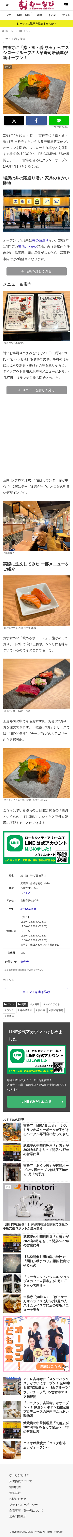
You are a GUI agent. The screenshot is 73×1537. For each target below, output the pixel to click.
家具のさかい (27, 246)
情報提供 (15, 1487)
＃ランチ (9, 1010)
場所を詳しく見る (39, 271)
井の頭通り (40, 240)
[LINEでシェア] (59, 120)
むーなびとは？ (19, 1475)
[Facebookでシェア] (36, 120)
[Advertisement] (36, 435)
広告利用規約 (17, 1516)
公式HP (24, 961)
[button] (63, 38)
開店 (23, 1004)
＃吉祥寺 (40, 1010)
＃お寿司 (35, 1004)
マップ (26, 892)
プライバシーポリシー (23, 1504)
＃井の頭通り (24, 1010)
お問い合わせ (17, 1498)
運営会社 (15, 1493)
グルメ (11, 1004)
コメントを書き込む (36, 992)
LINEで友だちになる (36, 1101)
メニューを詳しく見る (38, 390)
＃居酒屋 (9, 1016)
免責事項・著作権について (26, 1510)
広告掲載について (20, 1481)
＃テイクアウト (51, 1004)
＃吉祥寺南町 (56, 1010)
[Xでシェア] (14, 120)
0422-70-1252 (28, 909)
